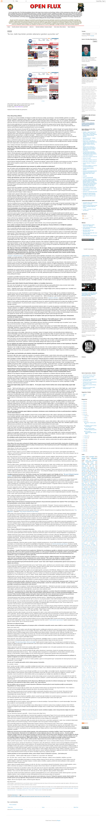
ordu (93, 671)
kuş (90, 650)
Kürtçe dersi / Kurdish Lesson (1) (90, 161)
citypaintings (94, 607)
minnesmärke (88, 659)
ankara (90, 593)
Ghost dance (92, 510)
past (90, 540)
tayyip (83, 700)
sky (96, 546)
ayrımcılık (13, 796)
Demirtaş (95, 566)
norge (83, 670)
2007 (84, 449)
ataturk (87, 598)
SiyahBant (89, 584)
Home (8, 27)
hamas (96, 633)
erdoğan (90, 474)
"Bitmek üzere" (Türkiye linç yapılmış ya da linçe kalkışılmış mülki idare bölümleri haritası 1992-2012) (89, 148)
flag (95, 623)
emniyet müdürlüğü (92, 618)
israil (95, 641)
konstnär (95, 648)
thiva (87, 549)
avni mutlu (84, 600)
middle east (95, 657)
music (83, 662)
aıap (88, 600)
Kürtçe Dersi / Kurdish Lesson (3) (90, 156)
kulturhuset (93, 487)
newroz (94, 666)
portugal (90, 679)
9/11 (82, 558)
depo (88, 524)
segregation (94, 688)
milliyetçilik (84, 464)
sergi (83, 458)
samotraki (83, 685)
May (85, 419)
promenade (95, 680)
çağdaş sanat (24, 796)
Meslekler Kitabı (85, 576)
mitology (94, 659)
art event (93, 596)
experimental (84, 622)
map (82, 537)
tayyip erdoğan (88, 700)
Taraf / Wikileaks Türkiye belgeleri (90, 235)
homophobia (91, 637)
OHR (84, 395)
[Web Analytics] (85, 723)
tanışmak (89, 698)
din (86, 501)
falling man (94, 622)
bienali (93, 602)
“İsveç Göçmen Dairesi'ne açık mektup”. (29, 511)
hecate (86, 636)
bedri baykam (90, 500)
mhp (91, 657)
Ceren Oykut (85, 494)
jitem (90, 644)
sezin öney (89, 692)
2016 (84, 408)
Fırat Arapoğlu (94, 509)
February (86, 436)
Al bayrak (85, 176)
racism (89, 484)
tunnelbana (84, 705)
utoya (88, 707)
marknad (83, 654)
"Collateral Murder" (86, 255)
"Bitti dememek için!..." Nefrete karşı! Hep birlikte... (89, 139)
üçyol (87, 719)
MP (95, 574)
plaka (95, 676)
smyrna (84, 694)
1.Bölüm (42, 68)
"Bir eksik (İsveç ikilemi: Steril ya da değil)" (25, 642)
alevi (92, 592)
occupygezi (84, 671)
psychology (93, 544)
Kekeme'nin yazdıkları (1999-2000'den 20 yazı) (89, 388)
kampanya (92, 645)
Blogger (58, 820)
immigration (94, 639)
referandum (88, 545)
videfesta (94, 709)
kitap (92, 648)
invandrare (84, 468)
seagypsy (88, 688)
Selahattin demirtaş (93, 583)
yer (82, 714)
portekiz (86, 679)
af (92, 589)
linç (94, 471)
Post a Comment (12, 804)
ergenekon (88, 619)
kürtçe (96, 502)
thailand (94, 701)
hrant (95, 531)
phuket (84, 541)
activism (94, 588)
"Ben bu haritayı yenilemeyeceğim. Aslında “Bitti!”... (90, 432)
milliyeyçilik (94, 658)
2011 (84, 441)
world (88, 711)
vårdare (92, 710)
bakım (86, 518)
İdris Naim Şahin (89, 507)
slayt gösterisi (94, 693)
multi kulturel (88, 661)
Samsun (93, 581)
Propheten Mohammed (92, 580)
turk (93, 705)
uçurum (92, 707)
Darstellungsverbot (85, 566)
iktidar (83, 502)
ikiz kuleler (87, 639)
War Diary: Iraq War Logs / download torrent (88, 231)
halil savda (92, 468)
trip (83, 550)
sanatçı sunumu (89, 687)
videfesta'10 (84, 710)
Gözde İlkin (88, 570)
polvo (83, 679)
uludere (83, 491)
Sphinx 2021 (84, 585)
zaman (96, 714)
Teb (88, 585)
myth (86, 662)
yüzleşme (88, 553)
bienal (89, 602)
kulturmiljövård (92, 649)
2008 (84, 447)
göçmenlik (32, 796)
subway (91, 697)
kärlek (91, 481)
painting (86, 540)
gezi (93, 628)
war (95, 710)
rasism (83, 545)
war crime (83, 711)
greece (93, 476)
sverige (91, 457)
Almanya (88, 509)
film (92, 623)
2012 (84, 440)
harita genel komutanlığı (87, 635)
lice (90, 653)
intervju (83, 641)
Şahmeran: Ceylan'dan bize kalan (90, 191)
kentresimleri (84, 648)
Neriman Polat (84, 496)
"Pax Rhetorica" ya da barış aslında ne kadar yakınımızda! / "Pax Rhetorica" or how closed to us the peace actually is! (90, 153)
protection (94, 541)
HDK (82, 571)
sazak (95, 687)
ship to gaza (92, 546)
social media (90, 694)
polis (89, 541)
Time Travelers (93, 585)
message (83, 657)
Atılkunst (94, 484)
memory (90, 537)
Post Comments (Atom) (18, 809)
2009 (84, 445)
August (85, 415)
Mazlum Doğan (93, 575)
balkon (90, 601)
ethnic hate (89, 620)
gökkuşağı (94, 631)
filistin (91, 527)
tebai (95, 548)
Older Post (76, 807)
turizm (89, 705)
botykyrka (86, 476)
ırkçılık (44, 796)
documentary (92, 614)
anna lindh (88, 594)
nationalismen (94, 662)
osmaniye (84, 484)
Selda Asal (94, 496)
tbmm (93, 700)
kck (96, 533)
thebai (83, 549)
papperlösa (84, 675)
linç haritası (91, 504)
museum (94, 661)
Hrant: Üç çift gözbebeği (88, 177)
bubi (85, 471)
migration (94, 458)
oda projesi (89, 671)
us (82, 707)
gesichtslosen (88, 628)
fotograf (86, 624)
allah (95, 497)
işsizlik (87, 533)
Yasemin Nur (93, 587)
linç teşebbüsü (91, 483)
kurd (94, 478)
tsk (93, 466)
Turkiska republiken (85, 587)
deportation (90, 611)
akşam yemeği (87, 592)
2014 (84, 412)
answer (92, 594)
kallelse (87, 645)
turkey (92, 475)
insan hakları (88, 640)
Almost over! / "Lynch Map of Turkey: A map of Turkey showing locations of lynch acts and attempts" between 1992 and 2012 (90, 143)
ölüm (95, 718)
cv (96, 609)
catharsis (95, 520)
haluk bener (91, 633)
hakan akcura (85, 633)
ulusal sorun (85, 552)
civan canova (84, 609)
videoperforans (92, 492)
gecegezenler (84, 627)
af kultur (95, 589)
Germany (85, 510)
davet (84, 610)
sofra (95, 694)
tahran (84, 548)
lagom (89, 471)
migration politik (86, 658)
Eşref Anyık (94, 567)
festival (87, 527)
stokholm (87, 697)
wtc (88, 713)
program (86, 680)
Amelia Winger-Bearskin (90, 559)
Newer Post (10, 807)
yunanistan (84, 493)
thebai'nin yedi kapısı (85, 702)
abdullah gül (84, 497)
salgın (88, 684)
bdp (96, 475)
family (83, 527)
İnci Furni (95, 507)
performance (94, 540)
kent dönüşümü (93, 646)
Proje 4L (91, 579)
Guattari (83, 570)
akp (82, 592)
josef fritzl (94, 644)
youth (85, 714)
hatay (95, 635)
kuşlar (93, 650)
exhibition (84, 467)
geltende (89, 627)
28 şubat (84, 557)
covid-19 (89, 609)
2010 (84, 443)
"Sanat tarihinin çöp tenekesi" (56, 620)
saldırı (86, 505)
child (84, 607)
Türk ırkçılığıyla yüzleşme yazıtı (21, 789)
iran (90, 532)
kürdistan (84, 488)
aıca (91, 600)
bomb (84, 605)
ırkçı (96, 554)
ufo (92, 706)
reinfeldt (94, 545)
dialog (83, 613)
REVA (92, 514)
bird (87, 520)
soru (82, 696)
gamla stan (87, 528)
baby (95, 600)
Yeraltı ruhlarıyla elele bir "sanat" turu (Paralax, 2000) (90, 380)
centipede (91, 606)
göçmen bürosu (94, 480)
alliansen (95, 592)
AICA (84, 509)
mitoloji (83, 661)
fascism (89, 623)
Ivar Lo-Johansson (88, 572)
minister (83, 659)
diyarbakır (93, 524)
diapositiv (95, 479)
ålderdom (94, 715)
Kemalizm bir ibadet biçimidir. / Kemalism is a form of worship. (89, 194)
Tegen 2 (84, 394)
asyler (83, 598)
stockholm (94, 460)
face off (94, 526)
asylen (94, 597)
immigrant (85, 481)
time (93, 549)
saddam (83, 684)
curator (93, 609)
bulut (91, 605)
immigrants (84, 478)
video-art (83, 492)
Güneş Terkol (93, 494)
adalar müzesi (84, 589)
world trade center (93, 711)
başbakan (93, 519)
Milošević (91, 576)
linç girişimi (85, 504)
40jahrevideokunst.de (92, 557)
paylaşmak (89, 676)
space (86, 696)
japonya (86, 644)
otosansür (91, 539)
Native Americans (85, 514)
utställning (94, 470)
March (85, 421)
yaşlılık (96, 552)
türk (90, 550)
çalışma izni (93, 553)
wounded (84, 713)
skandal (89, 693)
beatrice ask (95, 601)
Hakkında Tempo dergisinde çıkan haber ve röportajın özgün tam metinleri (90, 206)
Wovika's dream (93, 515)
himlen (96, 636)
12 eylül (95, 493)
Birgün (95, 563)
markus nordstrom (91, 654)
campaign (95, 605)
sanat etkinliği (90, 685)
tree (96, 549)
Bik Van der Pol (89, 563)
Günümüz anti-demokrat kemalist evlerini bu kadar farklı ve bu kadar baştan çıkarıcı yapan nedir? (90, 173)
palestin (94, 672)
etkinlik (94, 620)
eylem (89, 622)
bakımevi (90, 518)
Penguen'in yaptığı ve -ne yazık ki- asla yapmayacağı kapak (90, 166)
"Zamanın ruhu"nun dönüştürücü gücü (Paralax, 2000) (90, 383)
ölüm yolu (92, 554)
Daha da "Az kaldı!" (87, 158)
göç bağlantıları (89, 632)
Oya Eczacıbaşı (86, 579)
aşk (82, 518)
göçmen (28, 796)
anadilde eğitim (85, 498)
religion (91, 683)
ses (82, 689)
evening (88, 526)
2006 (84, 450)
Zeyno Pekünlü (84, 588)
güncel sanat (37, 796)
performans (84, 472)
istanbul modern (86, 470)
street (83, 506)
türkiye (83, 463)
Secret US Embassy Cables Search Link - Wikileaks (89, 225)
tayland (94, 698)
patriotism (83, 676)
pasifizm (94, 675)
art (87, 485)
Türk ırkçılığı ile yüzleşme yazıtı (89, 187)
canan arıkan (85, 606)
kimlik (88, 648)
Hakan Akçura (88, 571)
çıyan (87, 718)
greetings (88, 631)
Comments (85, 218)
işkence (83, 533)
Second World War (85, 583)
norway (87, 670)
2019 (84, 405)
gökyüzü (83, 632)
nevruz (83, 666)
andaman (85, 593)
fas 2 (82, 623)
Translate (92, 35)
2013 (84, 414)
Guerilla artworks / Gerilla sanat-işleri (20, 27)
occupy (94, 670)
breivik (88, 605)
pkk (91, 464)
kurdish (89, 535)
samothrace (93, 684)
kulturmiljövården (85, 650)
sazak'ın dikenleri (92, 505)
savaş (86, 460)
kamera (87, 502)
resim (95, 683)
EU (83, 567)
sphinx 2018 (91, 696)
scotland (83, 688)
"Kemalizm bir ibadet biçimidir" (68, 788)
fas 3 (86, 623)
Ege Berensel (88, 567)
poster (95, 679)
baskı (95, 518)
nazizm (94, 663)
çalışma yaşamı (85, 554)
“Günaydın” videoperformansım (15, 255)
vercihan (88, 709)
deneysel (92, 610)
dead (88, 610)
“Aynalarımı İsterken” (53, 297)
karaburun (92, 533)
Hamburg (94, 513)
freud (95, 624)
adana (89, 589)
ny (90, 670)
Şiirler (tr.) (32, 27)
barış (96, 464)
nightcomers (90, 667)
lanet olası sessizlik (85, 653)
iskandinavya (90, 641)
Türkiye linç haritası (38, 789)
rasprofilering (85, 683)
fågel (82, 626)
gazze (95, 626)
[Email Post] (20, 795)
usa (85, 707)
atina (90, 598)
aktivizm (90, 497)
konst (92, 502)
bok (91, 479)
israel (94, 532)
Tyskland (86, 515)
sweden (95, 488)
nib (83, 539)
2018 (84, 406)
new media (88, 666)
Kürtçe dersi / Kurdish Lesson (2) (90, 159)
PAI (89, 496)
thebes (87, 506)
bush (91, 520)
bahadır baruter (84, 601)
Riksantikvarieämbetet (86, 581)
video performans (91, 491)
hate (86, 531)
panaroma (89, 674)
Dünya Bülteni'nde (19, 106)
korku (84, 535)
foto (82, 624)
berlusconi (85, 602)
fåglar (86, 626)
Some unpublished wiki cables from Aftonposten (89, 228)
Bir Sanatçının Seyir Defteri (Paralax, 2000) (88, 377)
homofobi (90, 531)
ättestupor (89, 715)
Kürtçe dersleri (31, 789)
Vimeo (89, 295)
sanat (49, 796)
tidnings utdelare (87, 489)
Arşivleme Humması (85, 562)
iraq (86, 641)
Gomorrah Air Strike (86, 511)
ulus (95, 706)
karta (96, 645)
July (85, 417)
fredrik (91, 624)
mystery (95, 537)
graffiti (84, 480)
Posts (84, 216)
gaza (92, 528)
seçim (87, 546)
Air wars (86, 558)
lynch (88, 536)
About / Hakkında (71, 27)
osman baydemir (86, 672)
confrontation (84, 523)
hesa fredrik (91, 636)
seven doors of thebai (89, 689)
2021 (84, 403)
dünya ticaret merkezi (93, 615)
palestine (83, 674)
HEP (89, 513)
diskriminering (93, 613)
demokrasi (84, 524)
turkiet (94, 489)
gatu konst (90, 626)
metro (87, 657)
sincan (94, 692)
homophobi (85, 637)
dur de (86, 615)
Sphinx (94, 584)
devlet (95, 611)
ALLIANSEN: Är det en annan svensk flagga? (90, 426)
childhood (90, 522)
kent (87, 646)
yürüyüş (92, 714)
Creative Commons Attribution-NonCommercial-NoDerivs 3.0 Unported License (88, 124)
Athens (92, 562)
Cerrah (83, 485)
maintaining (93, 536)
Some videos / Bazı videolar (60, 27)
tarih (91, 548)
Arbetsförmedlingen (85, 561)
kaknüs (83, 645)
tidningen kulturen (94, 702)
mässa (89, 662)
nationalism (89, 488)
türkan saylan (88, 706)
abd (90, 588)
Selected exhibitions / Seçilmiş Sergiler (44, 27)
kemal (84, 646)
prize (82, 680)
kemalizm (86, 487)
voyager (91, 552)
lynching (94, 653)
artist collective (88, 597)
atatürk (91, 485)
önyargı (83, 719)
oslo (96, 671)
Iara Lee (94, 571)
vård (88, 710)
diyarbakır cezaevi (85, 614)
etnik (84, 526)
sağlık (83, 546)
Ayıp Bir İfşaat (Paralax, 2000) (89, 375)
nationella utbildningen (87, 663)
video (83, 457)
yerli (84, 553)
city (89, 607)
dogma (90, 501)
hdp (82, 636)
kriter (85, 649)
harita (96, 485)
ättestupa (84, 715)
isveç (41, 796)
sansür (88, 475)
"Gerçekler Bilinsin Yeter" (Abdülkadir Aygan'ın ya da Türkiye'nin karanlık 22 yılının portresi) (39, 788)
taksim (84, 698)
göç (88, 480)
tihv (90, 549)
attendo (94, 598)
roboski (83, 475)
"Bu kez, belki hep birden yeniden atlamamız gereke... (90, 429)
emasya (86, 618)
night (87, 539)
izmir (90, 478)
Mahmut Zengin (85, 575)
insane (94, 640)
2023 (84, 401)
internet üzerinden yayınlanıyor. (60, 543)
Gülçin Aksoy (93, 570)
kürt (94, 474)
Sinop (84, 584)
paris (89, 675)
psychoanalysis (85, 544)
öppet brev (90, 493)
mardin (86, 537)
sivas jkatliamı (84, 693)
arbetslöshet (87, 596)
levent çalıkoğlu (85, 479)
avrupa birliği (92, 498)
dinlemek (87, 613)
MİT (95, 576)
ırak (89, 719)
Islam (83, 572)
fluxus (94, 501)
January (86, 437)
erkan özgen (93, 619)
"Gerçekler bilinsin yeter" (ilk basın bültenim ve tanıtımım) (90, 203)
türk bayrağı (95, 550)
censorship (85, 522)
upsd (92, 506)
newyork (83, 667)
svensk (96, 697)
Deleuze (91, 566)
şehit (93, 719)
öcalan (91, 718)
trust (87, 550)
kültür (47, 796)
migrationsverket (89, 461)
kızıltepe (83, 536)
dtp (96, 524)
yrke (88, 714)
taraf (88, 548)
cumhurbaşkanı (92, 523)
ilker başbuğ (84, 532)
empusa (83, 619)
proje (90, 680)
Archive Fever (93, 561)
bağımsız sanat (18, 796)
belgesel (83, 520)
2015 (84, 410)
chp (86, 607)
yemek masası (93, 713)
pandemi (94, 674)
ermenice (83, 620)
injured (83, 640)
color (95, 522)
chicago (95, 606)
